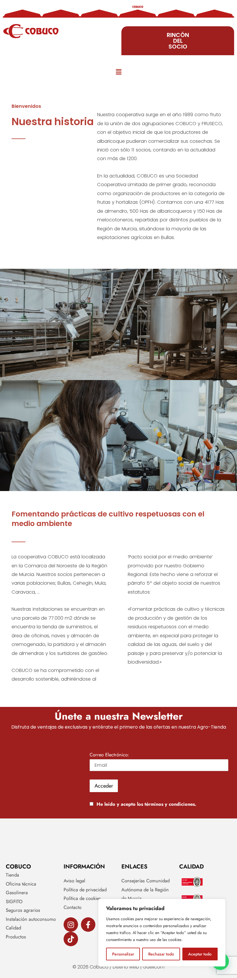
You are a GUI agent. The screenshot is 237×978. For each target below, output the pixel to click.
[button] (118, 72)
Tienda (12, 874)
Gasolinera (17, 892)
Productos (16, 936)
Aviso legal (74, 880)
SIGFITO (14, 901)
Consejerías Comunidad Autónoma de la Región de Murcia (145, 889)
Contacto (73, 907)
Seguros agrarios (23, 910)
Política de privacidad (85, 889)
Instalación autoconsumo (31, 919)
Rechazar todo (161, 954)
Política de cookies (82, 898)
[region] (161, 932)
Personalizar (123, 954)
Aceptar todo (200, 954)
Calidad (13, 927)
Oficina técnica (21, 883)
